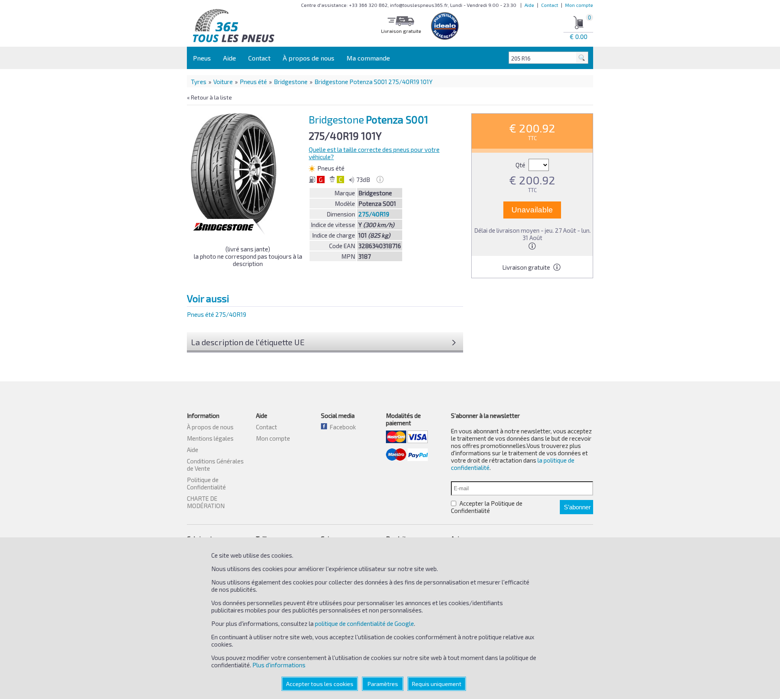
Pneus (202, 58)
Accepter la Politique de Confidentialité (486, 507)
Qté (521, 165)
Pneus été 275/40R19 (216, 314)
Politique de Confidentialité (206, 483)
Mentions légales (210, 438)
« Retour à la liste (209, 97)
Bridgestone (291, 81)
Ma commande (368, 58)
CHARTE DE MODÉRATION (206, 502)
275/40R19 (373, 214)
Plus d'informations (279, 665)
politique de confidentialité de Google (364, 623)
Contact (549, 5)
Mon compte (579, 5)
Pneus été (253, 81)
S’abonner (577, 507)
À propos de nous (308, 58)
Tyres (198, 81)
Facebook (341, 427)
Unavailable (532, 210)
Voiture (223, 81)
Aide (529, 5)
